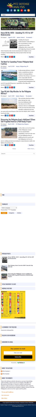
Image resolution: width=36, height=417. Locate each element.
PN (27, 66)
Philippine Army (20, 124)
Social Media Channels (22, 404)
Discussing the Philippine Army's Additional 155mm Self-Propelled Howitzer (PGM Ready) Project (18, 120)
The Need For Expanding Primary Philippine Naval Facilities (17, 63)
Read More (31, 57)
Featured (22, 37)
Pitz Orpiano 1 (6, 371)
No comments (29, 37)
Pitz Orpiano (6, 373)
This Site (31, 402)
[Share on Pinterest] (12, 57)
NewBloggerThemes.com (18, 406)
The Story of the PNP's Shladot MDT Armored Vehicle (15, 29)
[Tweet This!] (8, 57)
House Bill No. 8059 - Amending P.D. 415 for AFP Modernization (17, 34)
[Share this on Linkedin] (14, 57)
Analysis (18, 37)
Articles (19, 213)
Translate (13, 210)
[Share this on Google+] (10, 57)
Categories (11, 213)
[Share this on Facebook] (5, 57)
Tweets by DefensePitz (7, 330)
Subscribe (18, 357)
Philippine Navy (23, 66)
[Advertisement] (18, 174)
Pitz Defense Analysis (18, 402)
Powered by (14, 362)
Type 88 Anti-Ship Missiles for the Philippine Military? (16, 92)
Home (14, 148)
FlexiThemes (11, 404)
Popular (4, 213)
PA (16, 124)
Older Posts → (31, 148)
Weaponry (22, 96)
